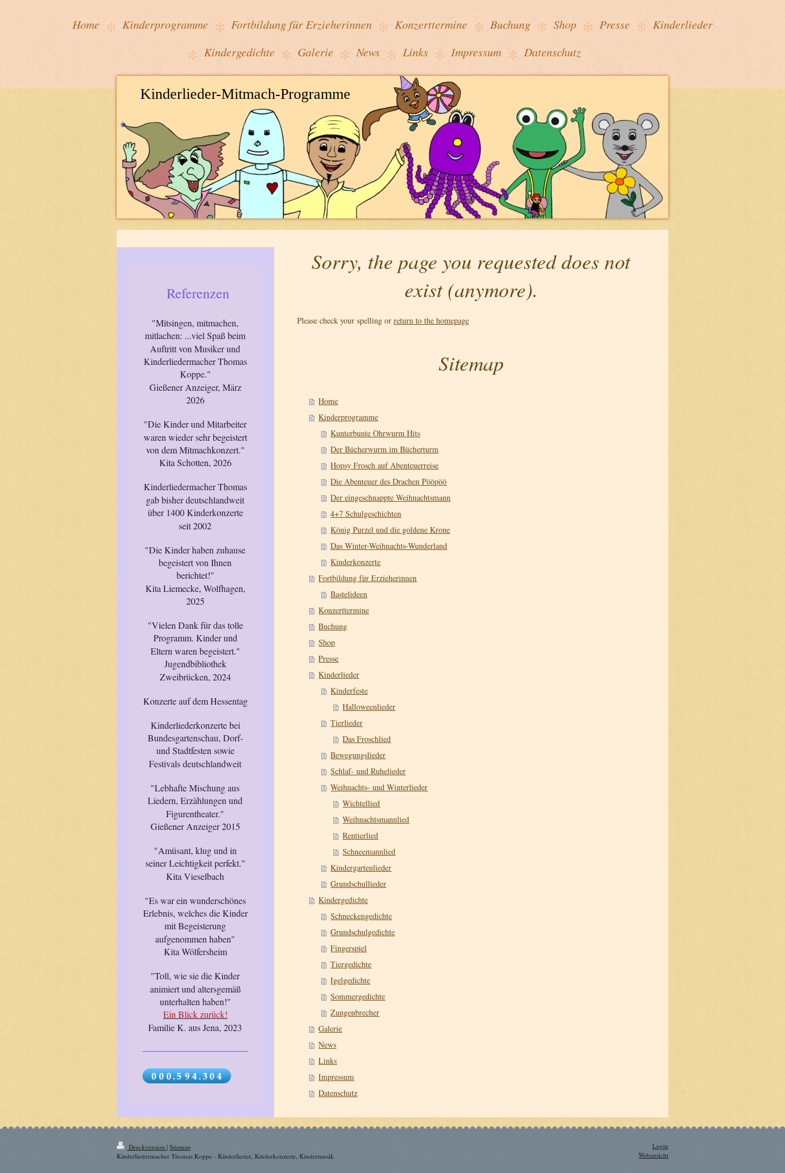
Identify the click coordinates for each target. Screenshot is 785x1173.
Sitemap (180, 1147)
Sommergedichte (357, 996)
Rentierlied (360, 835)
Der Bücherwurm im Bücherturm (384, 449)
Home (328, 400)
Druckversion (147, 1147)
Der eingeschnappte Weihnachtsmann (390, 497)
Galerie (330, 1028)
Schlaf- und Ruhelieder (368, 771)
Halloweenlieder (369, 706)
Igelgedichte (350, 980)
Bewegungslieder (358, 754)
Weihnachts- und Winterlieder (379, 787)
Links (327, 1060)
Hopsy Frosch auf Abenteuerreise (384, 465)
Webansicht (653, 1155)
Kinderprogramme (348, 416)
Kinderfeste (349, 690)
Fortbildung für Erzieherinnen (367, 577)
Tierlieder (346, 722)
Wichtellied (361, 803)
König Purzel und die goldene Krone (390, 529)
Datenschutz (337, 1092)
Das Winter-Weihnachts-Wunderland (388, 545)
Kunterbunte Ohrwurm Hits (375, 433)
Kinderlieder (338, 674)
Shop (326, 642)
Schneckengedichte (361, 915)
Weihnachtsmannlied (376, 819)
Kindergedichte (343, 899)
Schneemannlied (369, 851)
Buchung (332, 626)
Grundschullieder (358, 883)
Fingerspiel (348, 948)
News (327, 1044)
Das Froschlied (367, 738)
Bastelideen (348, 594)
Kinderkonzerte (355, 561)
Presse (328, 658)
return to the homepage (431, 320)
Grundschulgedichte (362, 931)
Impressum (336, 1076)
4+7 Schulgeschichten (365, 513)
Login (660, 1145)
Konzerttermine (343, 610)
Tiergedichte (350, 964)
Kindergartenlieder (360, 867)
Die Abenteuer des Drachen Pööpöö (388, 481)
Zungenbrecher (354, 1012)
